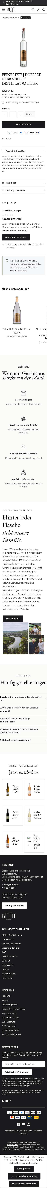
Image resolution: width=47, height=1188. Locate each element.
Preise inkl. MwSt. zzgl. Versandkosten (16, 97)
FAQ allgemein (9, 1026)
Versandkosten (12, 1145)
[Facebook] (8, 202)
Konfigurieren (24, 1169)
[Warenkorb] (43, 9)
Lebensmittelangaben (17, 336)
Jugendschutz (8, 1022)
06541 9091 (9, 888)
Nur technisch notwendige (24, 1176)
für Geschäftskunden (11, 1035)
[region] (23, 46)
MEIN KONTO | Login (12, 935)
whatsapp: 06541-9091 (16, 1)
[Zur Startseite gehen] (18, 9)
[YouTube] (6, 1100)
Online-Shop (7, 939)
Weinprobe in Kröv (10, 1017)
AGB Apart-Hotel (9, 956)
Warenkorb (23, 124)
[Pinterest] (15, 202)
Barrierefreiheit (9, 973)
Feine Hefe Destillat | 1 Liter (17, 329)
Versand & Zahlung (10, 948)
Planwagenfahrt (9, 1013)
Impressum (7, 978)
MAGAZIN (6, 996)
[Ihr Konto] (38, 9)
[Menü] (3, 9)
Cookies (5, 969)
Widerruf (6, 961)
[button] (23, 151)
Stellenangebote (9, 1005)
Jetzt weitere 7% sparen (16, 1072)
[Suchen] (33, 9)
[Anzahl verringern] (5, 114)
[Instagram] (10, 1100)
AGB (4, 952)
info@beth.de (11, 884)
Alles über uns (13, 618)
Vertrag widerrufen (14, 905)
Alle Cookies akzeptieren (24, 1184)
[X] (11, 202)
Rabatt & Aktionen (10, 1030)
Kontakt (5, 1000)
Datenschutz (8, 965)
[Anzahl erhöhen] (20, 114)
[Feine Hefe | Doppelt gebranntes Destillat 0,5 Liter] (23, 46)
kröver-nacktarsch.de (11, 944)
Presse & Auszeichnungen (14, 1009)
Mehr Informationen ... (26, 1163)
